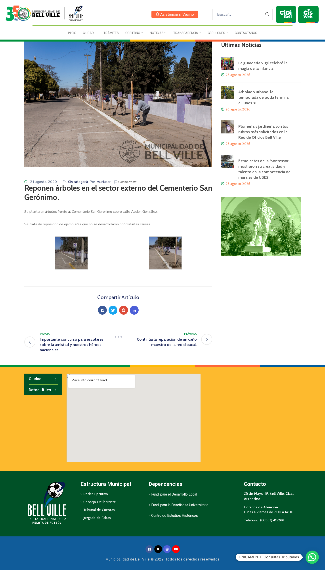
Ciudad (88, 33)
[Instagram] (167, 549)
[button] (174, 14)
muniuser (104, 181)
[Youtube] (176, 549)
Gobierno (132, 33)
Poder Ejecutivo (95, 494)
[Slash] (118, 336)
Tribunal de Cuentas (99, 510)
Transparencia (185, 33)
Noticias (157, 33)
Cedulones (216, 33)
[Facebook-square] (149, 549)
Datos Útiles (40, 390)
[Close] (158, 549)
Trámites (111, 33)
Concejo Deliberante (99, 502)
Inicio (72, 33)
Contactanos (246, 33)
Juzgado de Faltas (97, 518)
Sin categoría (78, 181)
